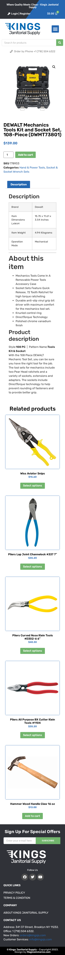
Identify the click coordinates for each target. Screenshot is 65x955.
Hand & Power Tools (32, 167)
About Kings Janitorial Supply (25, 912)
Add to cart (25, 154)
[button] (55, 29)
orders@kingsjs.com (33, 935)
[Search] (59, 42)
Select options (32, 485)
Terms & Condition (16, 897)
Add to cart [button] (32, 816)
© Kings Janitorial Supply (22, 949)
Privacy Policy (14, 892)
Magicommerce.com (39, 952)
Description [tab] (19, 184)
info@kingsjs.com (40, 939)
